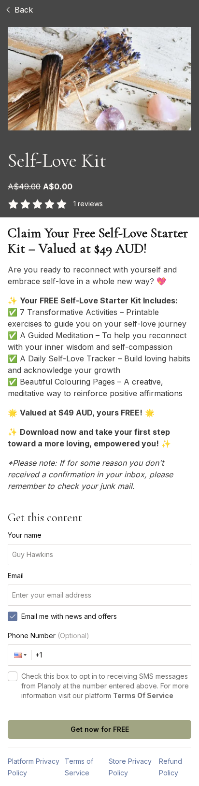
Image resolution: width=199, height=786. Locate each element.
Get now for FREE (100, 729)
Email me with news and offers (69, 616)
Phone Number (48, 635)
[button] (19, 655)
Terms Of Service (143, 695)
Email (16, 576)
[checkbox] (12, 616)
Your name (25, 535)
